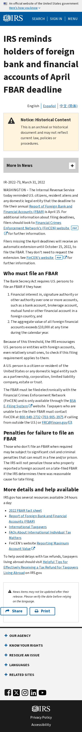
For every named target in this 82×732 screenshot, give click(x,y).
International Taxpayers (28, 526)
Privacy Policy (41, 717)
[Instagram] (25, 692)
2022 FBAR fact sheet (25, 510)
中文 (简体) (68, 106)
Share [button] (17, 611)
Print (45, 611)
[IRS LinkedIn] (33, 692)
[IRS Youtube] (42, 692)
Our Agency (20, 635)
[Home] (13, 17)
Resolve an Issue (24, 655)
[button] (56, 19)
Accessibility (41, 724)
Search (38, 19)
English (33, 106)
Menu (72, 19)
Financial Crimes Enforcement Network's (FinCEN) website (40, 225)
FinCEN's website (43, 257)
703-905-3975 (53, 417)
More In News (20, 165)
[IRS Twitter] (16, 692)
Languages (19, 665)
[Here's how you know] (41, 6)
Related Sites (21, 674)
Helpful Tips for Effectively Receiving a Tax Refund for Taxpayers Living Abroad (40, 567)
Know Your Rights (26, 645)
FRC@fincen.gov (54, 422)
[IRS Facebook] (8, 692)
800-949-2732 (30, 417)
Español (49, 106)
